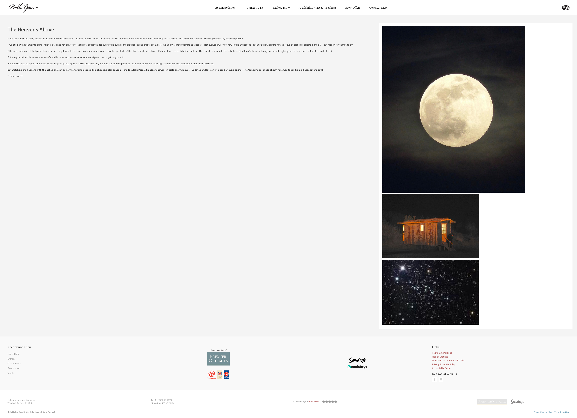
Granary (11, 359)
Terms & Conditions (442, 353)
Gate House (13, 368)
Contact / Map (378, 7)
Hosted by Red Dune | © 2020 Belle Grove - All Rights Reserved (31, 412)
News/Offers (352, 7)
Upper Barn (13, 354)
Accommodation (225, 7)
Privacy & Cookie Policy (443, 364)
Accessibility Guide (441, 368)
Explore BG (280, 7)
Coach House (14, 364)
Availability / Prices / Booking (317, 7)
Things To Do (255, 7)
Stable (11, 373)
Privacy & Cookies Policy (543, 412)
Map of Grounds (440, 357)
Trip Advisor (314, 401)
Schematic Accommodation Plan (448, 361)
